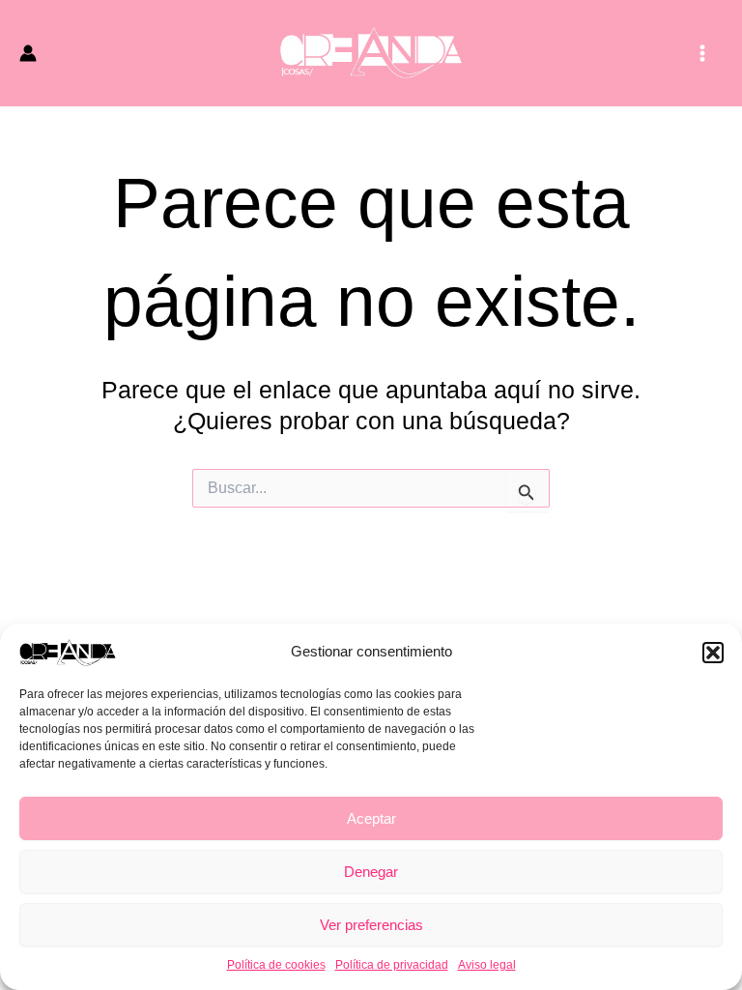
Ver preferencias (371, 925)
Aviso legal (487, 965)
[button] (713, 652)
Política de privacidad (391, 965)
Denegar (371, 871)
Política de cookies (276, 965)
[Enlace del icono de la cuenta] (28, 53)
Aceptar (371, 818)
